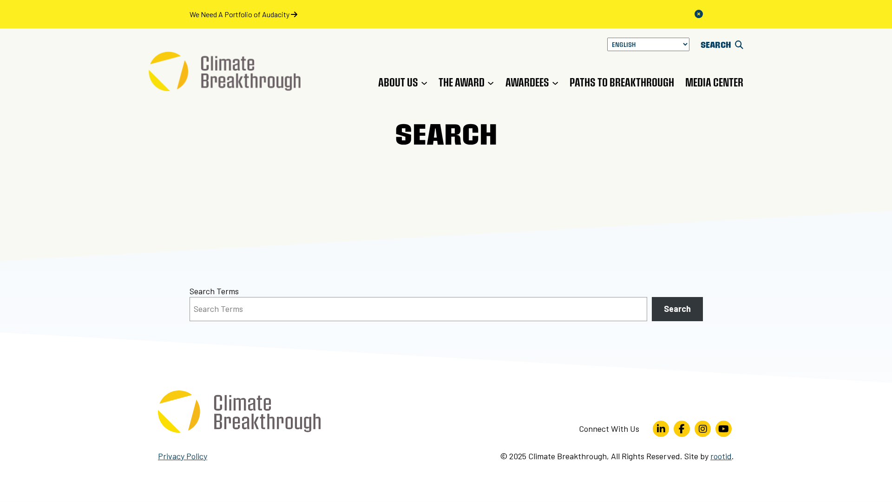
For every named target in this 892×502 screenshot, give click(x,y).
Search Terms (214, 291)
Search (677, 309)
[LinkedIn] (661, 429)
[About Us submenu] (424, 82)
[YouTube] (723, 429)
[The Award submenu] (490, 82)
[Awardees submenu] (555, 82)
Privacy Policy (182, 456)
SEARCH (717, 44)
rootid (721, 456)
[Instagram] (703, 429)
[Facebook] (682, 429)
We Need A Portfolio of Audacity (240, 14)
